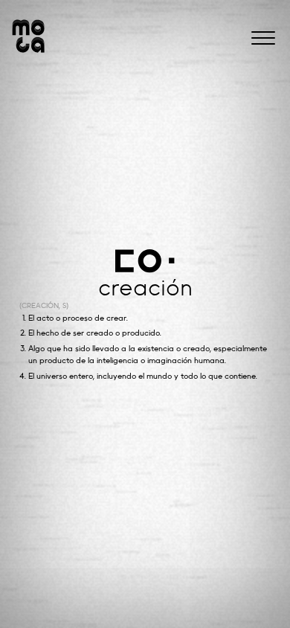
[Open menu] (263, 38)
